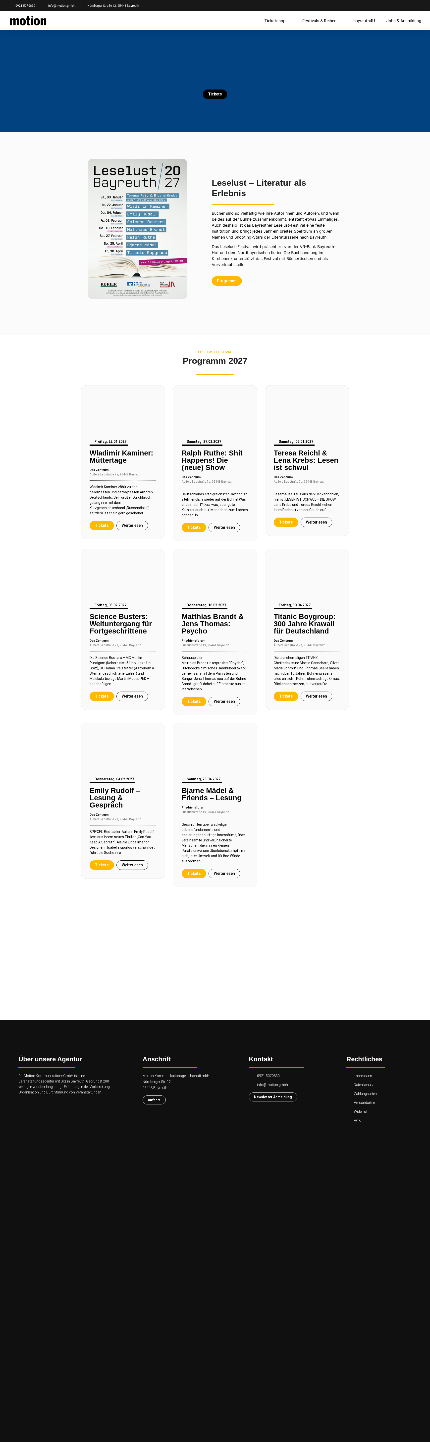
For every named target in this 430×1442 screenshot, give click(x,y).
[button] (83, 230)
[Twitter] (418, 5)
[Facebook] (400, 5)
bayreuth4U (364, 20)
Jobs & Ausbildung (403, 20)
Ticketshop (274, 20)
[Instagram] (409, 5)
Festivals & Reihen (319, 20)
